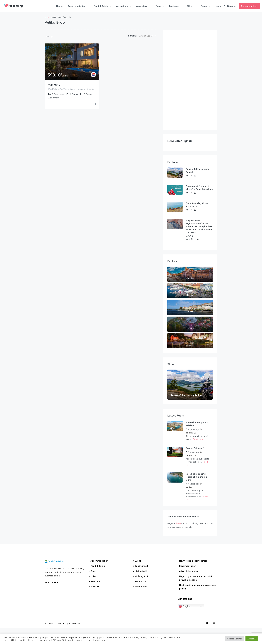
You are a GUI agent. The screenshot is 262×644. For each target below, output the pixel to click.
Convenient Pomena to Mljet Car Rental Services (199, 188)
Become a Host (249, 6)
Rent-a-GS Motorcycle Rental (197, 170)
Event (138, 560)
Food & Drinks (101, 6)
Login (218, 6)
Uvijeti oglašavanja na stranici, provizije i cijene (195, 578)
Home (59, 6)
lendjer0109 (191, 433)
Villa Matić (54, 84)
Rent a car (140, 581)
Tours (158, 6)
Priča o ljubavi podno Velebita (197, 424)
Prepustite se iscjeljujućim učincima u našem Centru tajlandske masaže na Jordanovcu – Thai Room (199, 226)
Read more (51, 582)
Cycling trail (141, 566)
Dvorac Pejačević (195, 448)
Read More (198, 439)
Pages (204, 6)
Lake (93, 576)
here (178, 523)
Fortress (95, 586)
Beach (94, 571)
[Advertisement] (190, 79)
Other (189, 6)
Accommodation (77, 6)
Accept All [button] (251, 638)
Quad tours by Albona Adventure (197, 205)
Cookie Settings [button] (234, 638)
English (186, 606)
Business (173, 6)
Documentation (187, 566)
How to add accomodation (193, 560)
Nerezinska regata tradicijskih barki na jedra (196, 477)
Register (232, 6)
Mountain (96, 581)
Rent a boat (141, 586)
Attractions (122, 6)
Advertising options (189, 571)
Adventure (142, 6)
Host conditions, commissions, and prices (197, 587)
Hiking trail (141, 571)
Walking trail (141, 576)
